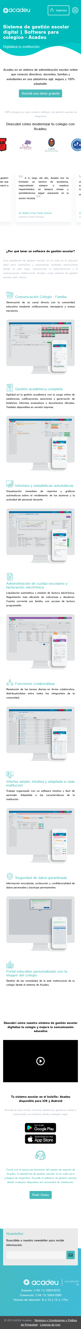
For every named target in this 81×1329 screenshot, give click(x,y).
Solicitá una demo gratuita (40, 93)
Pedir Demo (40, 1195)
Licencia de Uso (50, 1324)
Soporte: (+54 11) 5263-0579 (40, 1290)
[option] (18, 145)
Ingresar (61, 10)
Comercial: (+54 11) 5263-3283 (40, 1295)
